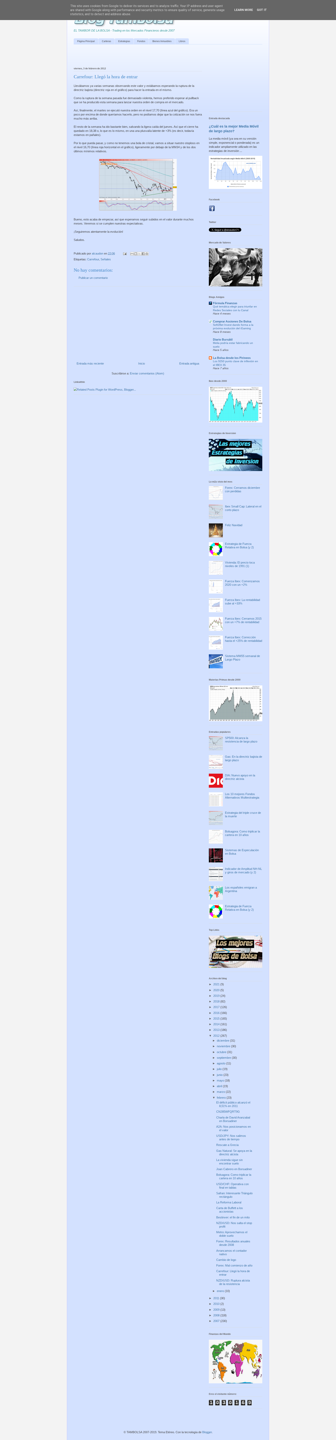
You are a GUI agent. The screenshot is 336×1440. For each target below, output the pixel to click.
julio (219, 1069)
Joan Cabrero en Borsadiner (234, 1169)
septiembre (224, 1057)
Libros (182, 41)
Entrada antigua (189, 363)
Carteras (106, 41)
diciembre (223, 1040)
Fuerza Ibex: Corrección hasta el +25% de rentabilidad (243, 639)
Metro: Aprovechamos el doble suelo (231, 1233)
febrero (222, 1097)
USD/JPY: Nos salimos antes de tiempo (231, 1137)
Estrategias (124, 41)
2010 (216, 1303)
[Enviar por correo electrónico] (132, 254)
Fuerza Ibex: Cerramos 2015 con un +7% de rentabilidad (243, 620)
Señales (106, 259)
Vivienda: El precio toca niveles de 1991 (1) (240, 564)
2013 (216, 1029)
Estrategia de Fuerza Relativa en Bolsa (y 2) (239, 545)
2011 (216, 1298)
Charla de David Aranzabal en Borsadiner (233, 1119)
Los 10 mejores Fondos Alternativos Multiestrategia (242, 795)
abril (220, 1086)
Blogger (207, 1432)
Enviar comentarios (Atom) (147, 373)
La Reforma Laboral (228, 1202)
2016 (216, 1013)
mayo (221, 1080)
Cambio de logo (226, 1259)
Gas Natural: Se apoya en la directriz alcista (234, 1152)
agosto (221, 1063)
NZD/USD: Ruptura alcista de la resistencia (233, 1282)
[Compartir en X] (139, 254)
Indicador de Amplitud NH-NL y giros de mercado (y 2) (243, 870)
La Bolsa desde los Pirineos (232, 357)
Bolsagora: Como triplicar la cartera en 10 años (242, 833)
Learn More (243, 10)
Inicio (141, 363)
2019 (216, 995)
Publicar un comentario (93, 277)
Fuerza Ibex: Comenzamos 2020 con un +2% (242, 583)
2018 (216, 1001)
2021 (216, 984)
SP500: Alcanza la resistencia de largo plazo (241, 739)
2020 (216, 990)
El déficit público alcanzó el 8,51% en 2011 (233, 1104)
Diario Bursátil (223, 339)
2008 (216, 1315)
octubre (222, 1052)
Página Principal (86, 41)
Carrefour (93, 259)
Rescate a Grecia (227, 1145)
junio (220, 1074)
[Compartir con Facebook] (143, 254)
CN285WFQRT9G (228, 1111)
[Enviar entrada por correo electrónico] (124, 253)
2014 (216, 1024)
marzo (221, 1091)
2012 (216, 1035)
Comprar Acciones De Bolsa (232, 321)
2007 (216, 1321)
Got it (262, 10)
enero (221, 1291)
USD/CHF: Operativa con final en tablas (232, 1185)
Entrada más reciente (90, 363)
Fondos (141, 41)
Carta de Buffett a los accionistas (229, 1209)
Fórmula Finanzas (225, 303)
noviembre (224, 1046)
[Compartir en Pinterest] (147, 254)
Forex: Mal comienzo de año (234, 1265)
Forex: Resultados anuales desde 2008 (233, 1243)
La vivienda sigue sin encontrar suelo (229, 1161)
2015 (216, 1018)
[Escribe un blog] (136, 254)
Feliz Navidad (233, 525)
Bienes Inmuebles (162, 41)
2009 (216, 1309)
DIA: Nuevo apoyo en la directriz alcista (240, 777)
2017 (216, 1007)
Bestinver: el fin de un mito (233, 1217)
